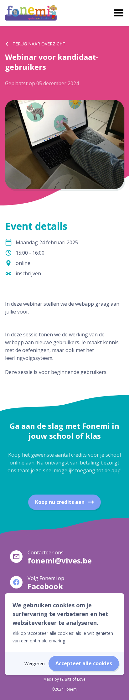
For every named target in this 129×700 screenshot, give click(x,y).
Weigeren (34, 663)
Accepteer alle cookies (83, 663)
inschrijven (28, 273)
